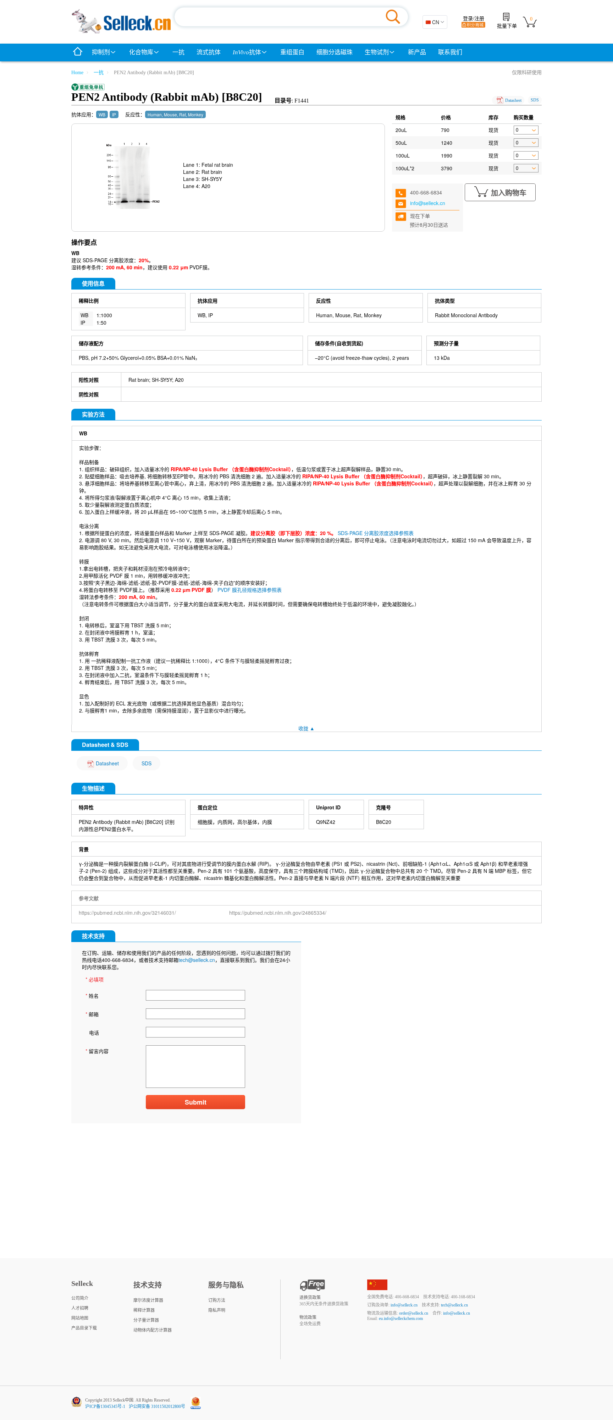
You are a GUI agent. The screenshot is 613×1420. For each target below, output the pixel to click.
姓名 (92, 995)
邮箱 (92, 1014)
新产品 (417, 52)
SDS (535, 100)
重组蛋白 (292, 52)
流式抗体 (209, 52)
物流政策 (307, 1317)
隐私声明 (216, 1310)
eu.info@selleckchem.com (401, 1318)
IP (114, 114)
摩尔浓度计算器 (148, 1300)
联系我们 (450, 52)
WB (102, 114)
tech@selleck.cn (196, 959)
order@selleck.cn (413, 1313)
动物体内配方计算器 (152, 1330)
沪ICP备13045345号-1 (105, 1406)
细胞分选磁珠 (334, 52)
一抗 (178, 52)
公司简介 (79, 1298)
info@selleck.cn (427, 203)
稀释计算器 (144, 1310)
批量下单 (507, 26)
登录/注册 (473, 18)
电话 (94, 1032)
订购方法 (216, 1300)
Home (77, 72)
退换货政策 (310, 1297)
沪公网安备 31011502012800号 (157, 1406)
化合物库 (141, 52)
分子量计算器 (146, 1320)
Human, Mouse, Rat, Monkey (175, 114)
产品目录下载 (84, 1328)
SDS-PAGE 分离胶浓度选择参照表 (376, 532)
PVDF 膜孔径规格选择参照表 (249, 589)
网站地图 (79, 1318)
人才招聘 (79, 1308)
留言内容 (97, 1051)
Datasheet (513, 100)
